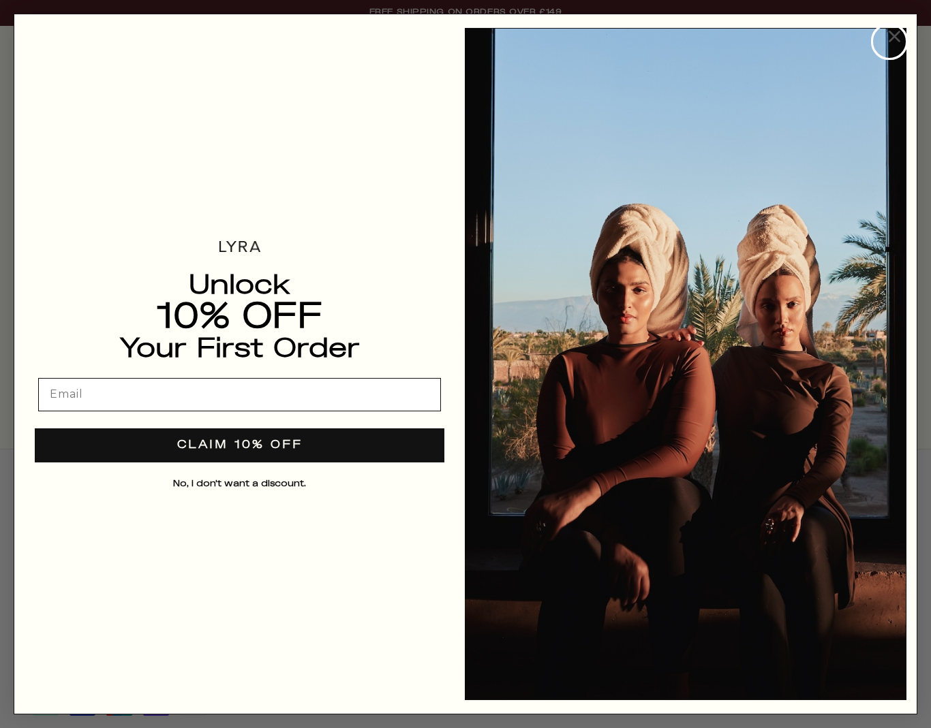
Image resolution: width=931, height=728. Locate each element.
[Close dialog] (889, 42)
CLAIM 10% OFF (240, 445)
